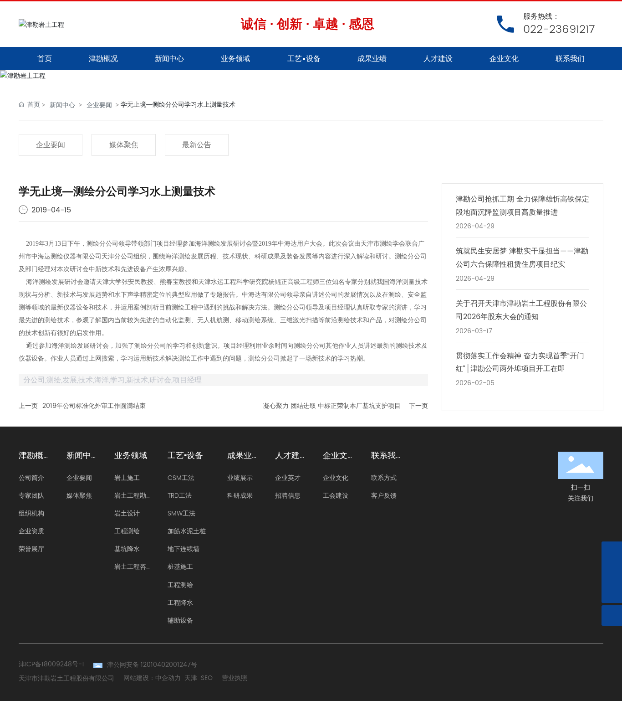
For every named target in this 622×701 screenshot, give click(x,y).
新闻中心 (62, 104)
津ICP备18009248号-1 (51, 664)
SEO (207, 678)
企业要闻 (99, 104)
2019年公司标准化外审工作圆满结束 (94, 406)
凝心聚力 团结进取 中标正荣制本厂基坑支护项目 (332, 406)
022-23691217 (559, 30)
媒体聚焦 (123, 145)
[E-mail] (612, 551)
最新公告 (196, 145)
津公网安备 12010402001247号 (152, 665)
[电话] (612, 572)
